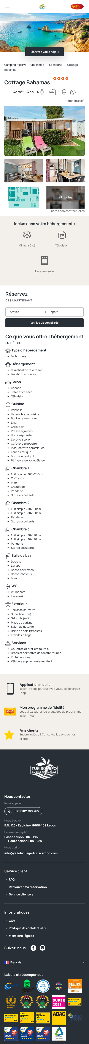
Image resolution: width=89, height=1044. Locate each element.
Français (15, 962)
